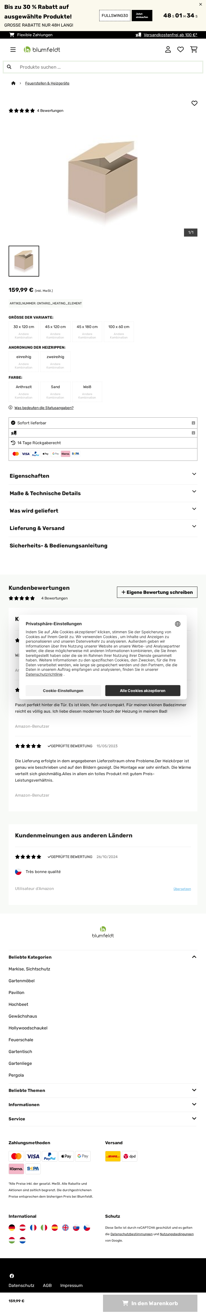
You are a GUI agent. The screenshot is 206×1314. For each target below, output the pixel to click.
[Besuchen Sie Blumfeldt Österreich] (22, 1227)
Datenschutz (21, 1285)
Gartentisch (20, 1051)
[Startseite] (18, 83)
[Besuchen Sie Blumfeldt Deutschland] (12, 1227)
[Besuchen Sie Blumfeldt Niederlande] (22, 1240)
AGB (47, 1285)
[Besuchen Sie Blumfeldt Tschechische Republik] (87, 1227)
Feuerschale (21, 1039)
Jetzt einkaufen (142, 16)
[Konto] (168, 49)
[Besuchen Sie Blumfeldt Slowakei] (76, 1227)
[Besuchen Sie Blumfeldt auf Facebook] (12, 1276)
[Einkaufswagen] (193, 49)
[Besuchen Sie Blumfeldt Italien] (44, 1227)
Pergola (16, 1075)
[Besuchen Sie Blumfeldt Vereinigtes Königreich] (65, 1227)
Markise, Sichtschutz (29, 968)
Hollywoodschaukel (28, 1027)
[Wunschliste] (180, 49)
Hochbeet (18, 1004)
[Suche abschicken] (9, 67)
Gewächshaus (23, 1016)
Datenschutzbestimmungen (132, 1234)
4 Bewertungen (50, 110)
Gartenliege (20, 1063)
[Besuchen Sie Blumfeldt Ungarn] (12, 1240)
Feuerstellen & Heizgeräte (47, 83)
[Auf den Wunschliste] (194, 103)
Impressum (71, 1285)
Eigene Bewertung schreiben (159, 592)
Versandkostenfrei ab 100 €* (170, 34)
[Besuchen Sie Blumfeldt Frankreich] (33, 1227)
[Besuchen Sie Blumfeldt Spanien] (55, 1227)
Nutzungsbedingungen (177, 1234)
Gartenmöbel (22, 980)
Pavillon (16, 992)
